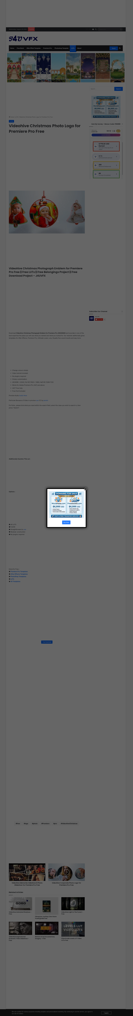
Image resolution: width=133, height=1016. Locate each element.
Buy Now (66, 522)
